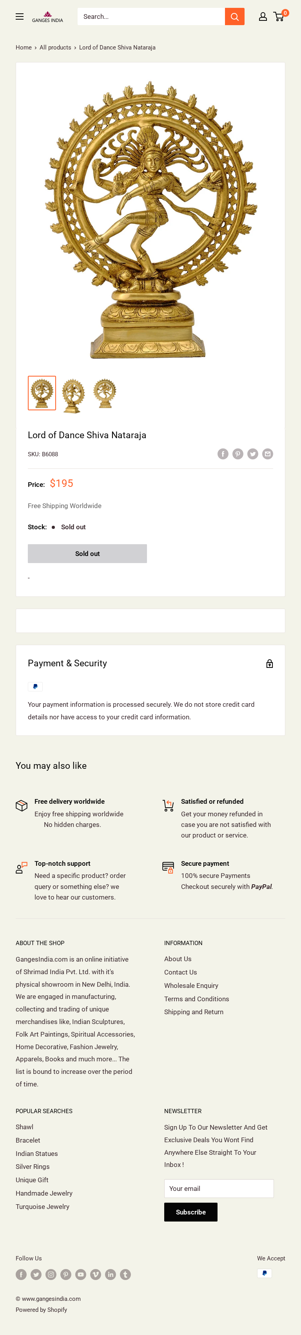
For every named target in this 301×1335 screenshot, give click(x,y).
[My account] (263, 16)
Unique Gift (32, 1180)
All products (55, 47)
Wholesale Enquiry (191, 985)
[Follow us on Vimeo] (95, 1274)
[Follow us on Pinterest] (65, 1274)
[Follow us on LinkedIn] (110, 1274)
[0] (279, 16)
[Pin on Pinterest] (237, 453)
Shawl (24, 1127)
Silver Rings (33, 1166)
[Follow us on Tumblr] (125, 1274)
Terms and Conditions (196, 999)
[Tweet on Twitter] (252, 453)
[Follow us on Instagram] (50, 1274)
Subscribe (191, 1212)
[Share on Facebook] (223, 453)
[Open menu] (20, 16)
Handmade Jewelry (44, 1193)
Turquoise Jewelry (42, 1207)
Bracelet (28, 1140)
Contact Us (180, 972)
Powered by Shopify (41, 1309)
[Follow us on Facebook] (21, 1274)
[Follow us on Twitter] (36, 1274)
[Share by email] (267, 453)
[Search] (235, 16)
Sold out (87, 554)
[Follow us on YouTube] (80, 1274)
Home (24, 47)
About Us (178, 959)
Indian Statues (37, 1154)
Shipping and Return (193, 1012)
